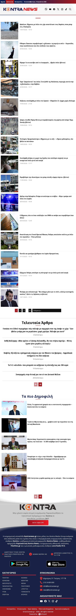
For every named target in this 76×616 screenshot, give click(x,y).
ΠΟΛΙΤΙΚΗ (5, 578)
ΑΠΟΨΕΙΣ (24, 594)
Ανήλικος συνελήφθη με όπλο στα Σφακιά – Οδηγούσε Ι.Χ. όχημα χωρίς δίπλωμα (47, 101)
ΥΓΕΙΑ (4, 592)
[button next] (40, 384)
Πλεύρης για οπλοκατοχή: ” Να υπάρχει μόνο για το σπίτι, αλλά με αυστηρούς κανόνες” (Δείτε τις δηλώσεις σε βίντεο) (47, 293)
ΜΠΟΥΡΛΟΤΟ (6, 583)
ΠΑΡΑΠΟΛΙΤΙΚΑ (7, 586)
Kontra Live (10, 2)
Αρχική (3, 2)
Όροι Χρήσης (32, 609)
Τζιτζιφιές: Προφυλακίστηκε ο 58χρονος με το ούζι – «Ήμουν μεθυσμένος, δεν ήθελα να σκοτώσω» (46, 140)
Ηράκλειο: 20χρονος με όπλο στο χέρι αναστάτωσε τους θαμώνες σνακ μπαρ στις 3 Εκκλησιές (46, 25)
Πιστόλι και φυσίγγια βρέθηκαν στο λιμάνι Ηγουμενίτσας (39, 253)
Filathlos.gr (15, 546)
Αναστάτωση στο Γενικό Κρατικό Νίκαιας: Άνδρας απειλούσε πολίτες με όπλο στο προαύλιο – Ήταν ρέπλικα (46, 235)
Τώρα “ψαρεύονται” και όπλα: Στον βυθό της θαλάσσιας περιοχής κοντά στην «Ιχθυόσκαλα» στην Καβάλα (47, 83)
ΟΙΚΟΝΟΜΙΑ (6, 589)
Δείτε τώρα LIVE (38, 522)
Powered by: (35, 614)
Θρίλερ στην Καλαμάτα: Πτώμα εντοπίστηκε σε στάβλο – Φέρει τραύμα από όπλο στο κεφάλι (46, 197)
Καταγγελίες (18, 2)
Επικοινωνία (21, 609)
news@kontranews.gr (51, 590)
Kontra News (52, 541)
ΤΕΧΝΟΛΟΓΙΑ (25, 592)
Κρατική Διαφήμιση (62, 609)
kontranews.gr (30, 536)
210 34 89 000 (48, 582)
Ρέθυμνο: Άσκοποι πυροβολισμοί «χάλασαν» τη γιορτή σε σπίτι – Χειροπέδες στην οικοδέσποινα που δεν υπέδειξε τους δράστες (46, 44)
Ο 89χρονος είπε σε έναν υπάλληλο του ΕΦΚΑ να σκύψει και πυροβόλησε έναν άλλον (47, 216)
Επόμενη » (37, 310)
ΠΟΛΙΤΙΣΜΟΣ (25, 586)
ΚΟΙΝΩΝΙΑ (5, 580)
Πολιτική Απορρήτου (46, 609)
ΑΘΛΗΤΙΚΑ (24, 580)
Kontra (16, 541)
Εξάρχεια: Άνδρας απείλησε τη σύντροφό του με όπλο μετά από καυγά (44, 273)
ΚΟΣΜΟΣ (24, 578)
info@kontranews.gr (51, 586)
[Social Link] (46, 9)
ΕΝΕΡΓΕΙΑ (5, 594)
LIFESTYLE (24, 589)
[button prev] (36, 384)
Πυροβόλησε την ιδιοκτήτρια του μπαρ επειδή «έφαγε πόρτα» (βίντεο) (44, 177)
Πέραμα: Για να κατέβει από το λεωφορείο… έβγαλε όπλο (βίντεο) (42, 62)
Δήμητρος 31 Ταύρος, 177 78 (54, 578)
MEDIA (23, 583)
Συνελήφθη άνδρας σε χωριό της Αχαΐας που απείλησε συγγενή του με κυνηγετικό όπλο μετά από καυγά (44, 159)
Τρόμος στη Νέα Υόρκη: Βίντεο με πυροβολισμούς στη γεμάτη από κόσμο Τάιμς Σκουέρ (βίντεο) (46, 121)
